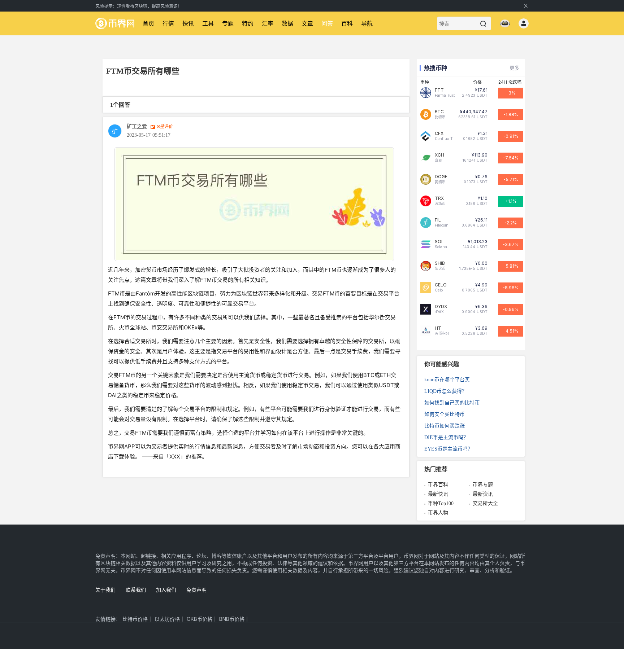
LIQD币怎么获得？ (445, 391)
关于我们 (105, 590)
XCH (439, 155)
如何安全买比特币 (444, 414)
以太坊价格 (167, 619)
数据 (287, 23)
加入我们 (166, 590)
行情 (168, 23)
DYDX (441, 306)
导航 (367, 23)
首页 (148, 23)
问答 (327, 23)
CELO (441, 285)
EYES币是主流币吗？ (448, 449)
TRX (439, 198)
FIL (438, 220)
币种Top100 (441, 503)
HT (438, 328)
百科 (347, 23)
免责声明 (196, 590)
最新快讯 (438, 494)
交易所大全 (485, 503)
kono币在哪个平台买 (447, 379)
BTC (439, 111)
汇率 (267, 23)
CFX (439, 133)
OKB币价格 (199, 619)
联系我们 (136, 590)
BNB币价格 (231, 619)
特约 (248, 23)
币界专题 (483, 484)
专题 (228, 23)
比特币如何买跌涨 (444, 426)
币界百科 (438, 484)
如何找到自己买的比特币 (452, 402)
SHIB (440, 263)
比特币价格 (135, 619)
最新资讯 (483, 494)
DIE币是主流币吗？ (446, 437)
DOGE (441, 176)
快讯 (188, 23)
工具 (208, 23)
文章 (307, 23)
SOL (439, 241)
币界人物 (438, 513)
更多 (515, 68)
